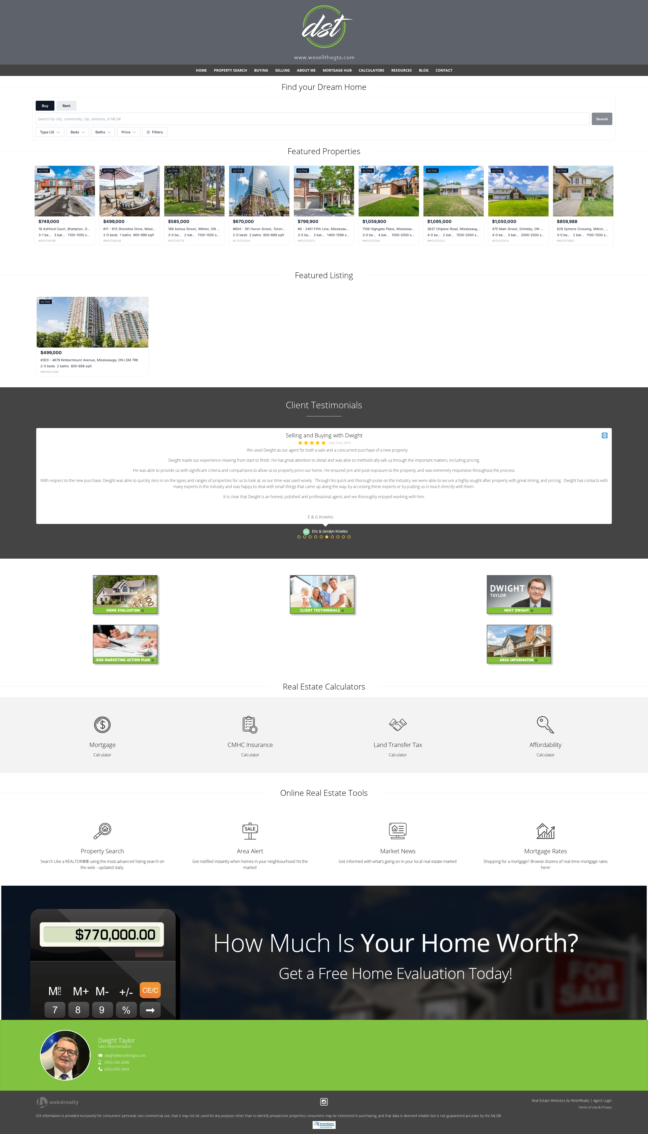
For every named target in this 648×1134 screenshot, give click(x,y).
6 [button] (326, 536)
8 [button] (337, 536)
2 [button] (304, 536)
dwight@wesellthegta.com (125, 1055)
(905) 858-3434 (117, 1069)
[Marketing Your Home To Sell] (127, 646)
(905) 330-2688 (117, 1062)
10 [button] (349, 536)
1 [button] (298, 536)
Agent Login (602, 1100)
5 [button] (321, 536)
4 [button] (315, 536)
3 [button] (310, 536)
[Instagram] (324, 1102)
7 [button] (332, 536)
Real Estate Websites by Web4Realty (560, 1100)
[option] (324, 481)
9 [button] (343, 536)
